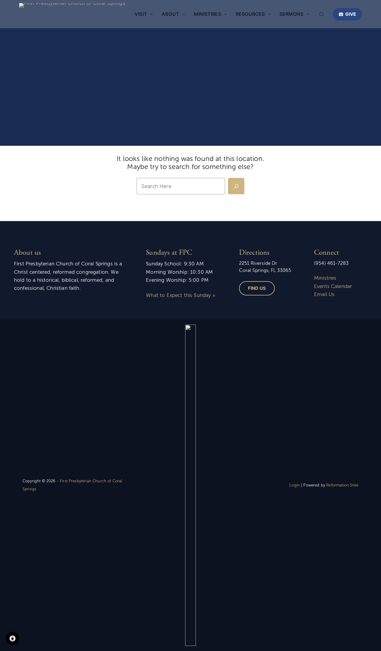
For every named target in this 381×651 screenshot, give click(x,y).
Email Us (324, 294)
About (170, 14)
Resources (250, 14)
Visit (141, 14)
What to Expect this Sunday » (180, 295)
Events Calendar (333, 286)
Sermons (291, 14)
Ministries (207, 14)
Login (294, 485)
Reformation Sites (342, 485)
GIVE (350, 14)
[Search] (321, 14)
